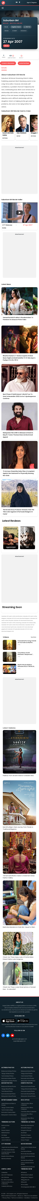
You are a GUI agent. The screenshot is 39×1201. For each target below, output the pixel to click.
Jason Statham (6, 1140)
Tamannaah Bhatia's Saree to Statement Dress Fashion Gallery (19, 877)
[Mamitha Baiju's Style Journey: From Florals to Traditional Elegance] (19, 803)
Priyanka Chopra (26, 1135)
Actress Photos (7, 1067)
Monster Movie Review (27, 1160)
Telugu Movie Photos (7, 1089)
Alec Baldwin (21, 133)
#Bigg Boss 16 (25, 1180)
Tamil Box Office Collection (28, 1111)
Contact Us (34, 1198)
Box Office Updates (6, 1180)
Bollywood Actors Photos (28, 1071)
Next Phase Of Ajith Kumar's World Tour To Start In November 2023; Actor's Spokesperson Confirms (19, 396)
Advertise (27, 1198)
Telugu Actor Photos (26, 1073)
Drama (6, 31)
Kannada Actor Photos (27, 1078)
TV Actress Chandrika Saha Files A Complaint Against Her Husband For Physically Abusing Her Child (19, 473)
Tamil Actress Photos (7, 1076)
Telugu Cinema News (7, 1107)
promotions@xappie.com (19, 1039)
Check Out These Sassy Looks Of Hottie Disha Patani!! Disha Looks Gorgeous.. (18, 958)
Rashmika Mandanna (27, 1125)
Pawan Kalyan (5, 1130)
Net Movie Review (6, 1158)
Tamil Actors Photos (26, 1076)
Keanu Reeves (5, 1137)
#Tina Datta (24, 1184)
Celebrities (4, 1172)
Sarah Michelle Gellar (8, 134)
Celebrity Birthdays (6, 1186)
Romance (24, 31)
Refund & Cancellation (30, 1196)
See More (33, 637)
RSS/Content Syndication (8, 1196)
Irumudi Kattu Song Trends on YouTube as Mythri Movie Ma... (27, 641)
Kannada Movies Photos (8, 1094)
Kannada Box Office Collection (26, 1114)
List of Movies (5, 1177)
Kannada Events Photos (28, 1091)
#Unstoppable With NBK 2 (28, 1187)
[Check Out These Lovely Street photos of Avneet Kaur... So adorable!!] (18, 973)
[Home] (3, 3)
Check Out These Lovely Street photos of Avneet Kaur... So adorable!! (19, 988)
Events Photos (27, 1083)
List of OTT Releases (7, 1175)
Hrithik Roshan (5, 1133)
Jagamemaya (11, 547)
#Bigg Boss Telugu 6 (27, 1177)
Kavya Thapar (25, 1140)
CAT (27, 547)
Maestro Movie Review (7, 1156)
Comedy (14, 31)
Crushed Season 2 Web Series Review (8, 1153)
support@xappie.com (19, 1041)
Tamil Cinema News (7, 1110)
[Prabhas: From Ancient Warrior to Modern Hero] (19, 752)
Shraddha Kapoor (26, 1128)
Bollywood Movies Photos (8, 1086)
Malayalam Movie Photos (8, 1096)
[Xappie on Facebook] (3, 1035)
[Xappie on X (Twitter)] (8, 1035)
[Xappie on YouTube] (12, 1035)
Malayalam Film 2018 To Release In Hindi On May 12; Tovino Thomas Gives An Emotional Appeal (18, 435)
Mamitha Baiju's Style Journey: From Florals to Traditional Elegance (18, 828)
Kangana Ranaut (26, 1130)
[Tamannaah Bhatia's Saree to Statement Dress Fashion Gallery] (19, 853)
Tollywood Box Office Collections (7, 1183)
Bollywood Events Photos (28, 1086)
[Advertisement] (19, 170)
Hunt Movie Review (26, 1151)
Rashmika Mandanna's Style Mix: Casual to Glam (19, 927)
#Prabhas (24, 1172)
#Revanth (24, 1182)
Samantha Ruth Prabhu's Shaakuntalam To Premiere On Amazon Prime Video (18, 319)
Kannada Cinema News (8, 1112)
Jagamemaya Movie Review (9, 1147)
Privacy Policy (6, 1198)
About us (20, 1196)
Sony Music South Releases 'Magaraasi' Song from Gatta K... (25, 653)
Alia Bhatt (24, 1133)
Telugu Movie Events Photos (29, 1089)
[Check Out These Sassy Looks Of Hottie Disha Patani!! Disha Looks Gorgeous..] (18, 943)
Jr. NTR (3, 1128)
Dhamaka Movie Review (28, 1154)
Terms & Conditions (17, 1198)
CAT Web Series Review (8, 1150)
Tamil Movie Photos (6, 1091)
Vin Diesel (4, 1135)
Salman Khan (5, 1125)
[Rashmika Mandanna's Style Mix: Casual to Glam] (19, 903)
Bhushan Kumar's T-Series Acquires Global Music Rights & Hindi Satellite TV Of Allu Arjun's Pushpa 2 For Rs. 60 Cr (19, 358)
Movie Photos (6, 1083)
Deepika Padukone (26, 1137)
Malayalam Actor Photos (28, 1081)
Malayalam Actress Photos (9, 1081)
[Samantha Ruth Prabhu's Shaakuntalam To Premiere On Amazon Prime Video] (19, 301)
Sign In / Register (32, 2)
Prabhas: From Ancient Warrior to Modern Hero (18, 776)
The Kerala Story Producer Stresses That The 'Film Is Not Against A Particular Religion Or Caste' (18, 512)
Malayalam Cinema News (9, 1115)
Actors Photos (27, 1067)
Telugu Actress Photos (7, 1073)
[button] (17, 2)
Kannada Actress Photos (8, 1078)
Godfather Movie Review (28, 1167)
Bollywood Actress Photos (8, 1071)
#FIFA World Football (27, 1175)
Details (4, 68)
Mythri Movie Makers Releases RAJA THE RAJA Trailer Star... (26, 665)
